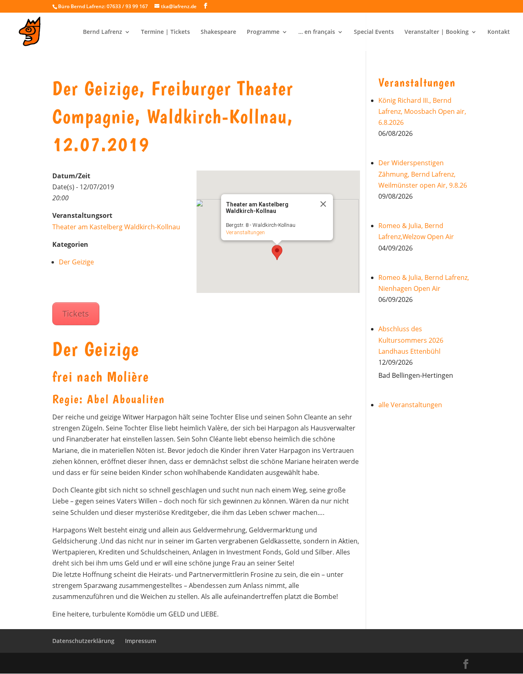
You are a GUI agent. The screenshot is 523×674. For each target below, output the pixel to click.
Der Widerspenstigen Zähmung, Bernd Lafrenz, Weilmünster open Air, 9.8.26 (422, 173)
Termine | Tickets (165, 32)
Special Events (374, 32)
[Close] (323, 204)
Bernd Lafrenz (102, 32)
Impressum (140, 641)
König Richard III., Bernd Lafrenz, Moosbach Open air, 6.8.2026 (422, 111)
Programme (263, 32)
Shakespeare (218, 32)
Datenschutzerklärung (83, 641)
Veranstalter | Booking (437, 32)
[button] (277, 252)
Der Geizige (76, 261)
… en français (316, 32)
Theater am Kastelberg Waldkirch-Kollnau (116, 226)
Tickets (76, 313)
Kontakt (498, 32)
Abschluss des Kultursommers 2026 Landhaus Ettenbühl (410, 339)
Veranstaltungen (245, 232)
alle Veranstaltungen (410, 404)
